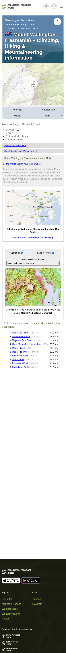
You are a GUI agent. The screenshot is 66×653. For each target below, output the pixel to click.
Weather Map (48, 109)
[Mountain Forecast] (16, 6)
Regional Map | (20, 237)
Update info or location (15, 145)
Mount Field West (20, 351)
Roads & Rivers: (44, 252)
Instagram (36, 604)
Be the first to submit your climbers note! (22, 163)
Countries (7, 599)
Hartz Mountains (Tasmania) (26, 344)
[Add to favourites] (57, 21)
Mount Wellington (20, 332)
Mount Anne (18, 359)
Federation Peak (20, 363)
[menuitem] (17, 110)
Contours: (15, 252)
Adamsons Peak (20, 355)
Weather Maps (10, 608)
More (47, 115)
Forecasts (18, 109)
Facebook (36, 599)
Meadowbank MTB (21, 336)
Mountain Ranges (11, 604)
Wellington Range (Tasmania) (21, 24)
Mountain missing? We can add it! (20, 150)
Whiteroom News (11, 613)
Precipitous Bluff (20, 367)
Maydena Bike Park (21, 340)
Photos (17, 115)
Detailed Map (47, 237)
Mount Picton (18, 347)
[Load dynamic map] (33, 84)
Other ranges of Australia (18, 20)
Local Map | (34, 237)
